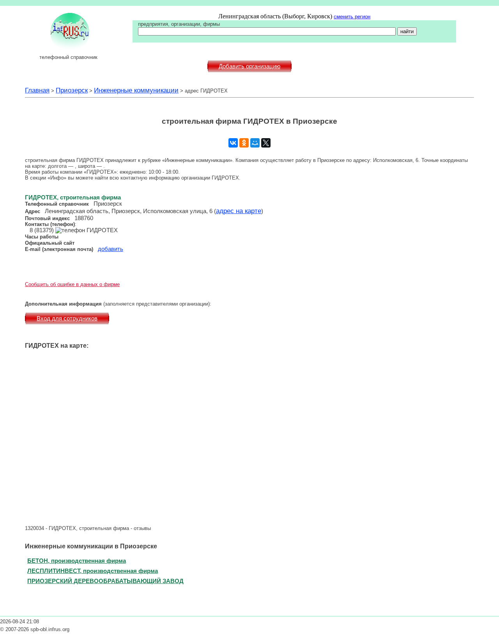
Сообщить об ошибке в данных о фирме (72, 284)
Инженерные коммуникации (136, 90)
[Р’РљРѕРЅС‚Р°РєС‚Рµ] (233, 142)
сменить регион (352, 17)
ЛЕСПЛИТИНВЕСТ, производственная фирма (92, 570)
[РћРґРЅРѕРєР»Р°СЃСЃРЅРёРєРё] (244, 142)
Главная (37, 90)
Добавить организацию (249, 66)
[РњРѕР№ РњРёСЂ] (255, 142)
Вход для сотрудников (67, 318)
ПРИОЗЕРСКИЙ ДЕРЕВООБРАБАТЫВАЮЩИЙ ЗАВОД (105, 581)
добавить (110, 249)
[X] (266, 142)
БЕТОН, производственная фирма (76, 560)
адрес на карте (238, 211)
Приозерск (72, 90)
